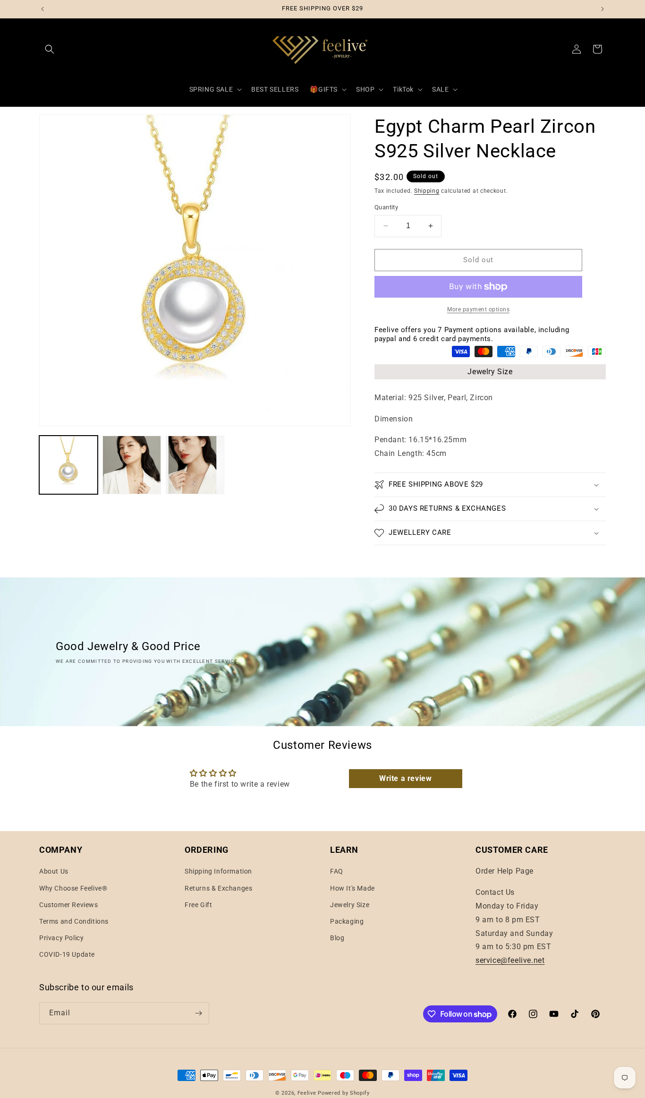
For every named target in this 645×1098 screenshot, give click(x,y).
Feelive (307, 1093)
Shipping (427, 191)
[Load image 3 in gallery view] (195, 465)
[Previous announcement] (42, 9)
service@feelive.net (509, 960)
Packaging (347, 921)
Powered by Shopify (344, 1093)
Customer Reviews (68, 905)
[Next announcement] (602, 9)
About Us (53, 871)
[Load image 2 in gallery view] (131, 465)
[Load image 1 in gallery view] (68, 465)
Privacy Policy (61, 938)
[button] (49, 49)
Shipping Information (218, 871)
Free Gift (198, 905)
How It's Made (352, 888)
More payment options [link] (478, 309)
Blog (337, 938)
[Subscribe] (198, 1013)
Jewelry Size (489, 371)
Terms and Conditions (74, 921)
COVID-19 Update (67, 954)
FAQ (336, 871)
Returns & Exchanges (218, 888)
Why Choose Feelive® (73, 888)
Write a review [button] (405, 778)
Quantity (386, 207)
